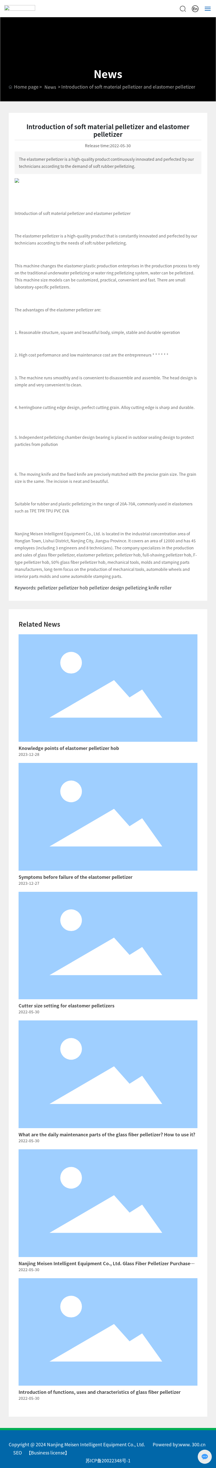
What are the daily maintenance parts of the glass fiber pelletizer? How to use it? (107, 1134)
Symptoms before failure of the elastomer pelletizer (75, 876)
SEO (17, 1452)
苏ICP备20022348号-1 (108, 1460)
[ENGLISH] (195, 8)
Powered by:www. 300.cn (179, 1444)
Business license (48, 1452)
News (50, 86)
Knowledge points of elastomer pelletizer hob (69, 748)
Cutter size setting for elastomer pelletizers (66, 1005)
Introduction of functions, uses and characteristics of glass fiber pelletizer (100, 1391)
